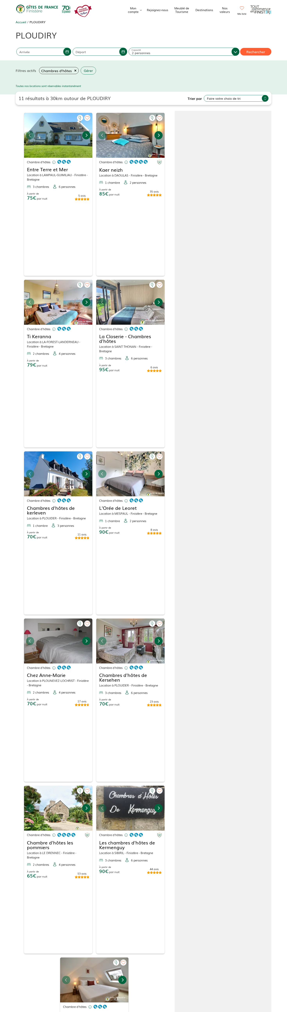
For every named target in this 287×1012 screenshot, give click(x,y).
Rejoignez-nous (157, 10)
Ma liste (241, 13)
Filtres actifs (26, 70)
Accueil (21, 22)
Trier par (195, 98)
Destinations (204, 10)
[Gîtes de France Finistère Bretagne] (44, 9)
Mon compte (133, 9)
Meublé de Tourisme (181, 9)
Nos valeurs (225, 9)
